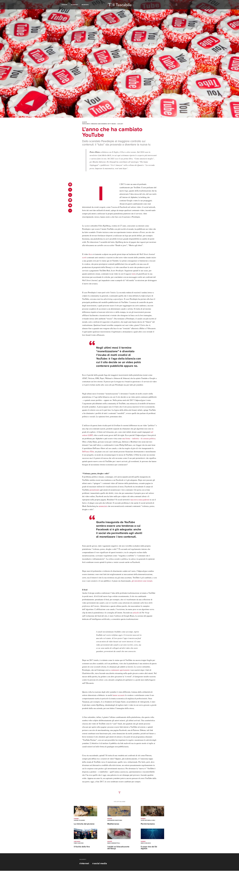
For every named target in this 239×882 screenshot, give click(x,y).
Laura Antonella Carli (148, 820)
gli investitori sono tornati (142, 581)
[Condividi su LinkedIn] (70, 200)
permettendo (94, 490)
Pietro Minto (86, 123)
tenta (134, 273)
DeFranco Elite (88, 451)
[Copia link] (70, 211)
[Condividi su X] (70, 190)
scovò (84, 257)
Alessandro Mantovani (114, 820)
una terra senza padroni (140, 499)
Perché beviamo (148, 824)
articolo (136, 612)
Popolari (64, 4)
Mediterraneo (113, 824)
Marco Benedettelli (113, 843)
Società (84, 122)
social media (100, 863)
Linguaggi (77, 841)
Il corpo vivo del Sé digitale (149, 848)
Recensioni (85, 4)
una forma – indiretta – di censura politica (138, 438)
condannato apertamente (120, 670)
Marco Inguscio (146, 843)
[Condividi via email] (70, 205)
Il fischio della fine (82, 847)
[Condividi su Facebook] (70, 184)
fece (90, 254)
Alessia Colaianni (79, 820)
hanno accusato (119, 695)
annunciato (103, 506)
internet (85, 863)
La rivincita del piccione (84, 824)
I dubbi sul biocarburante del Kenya (118, 848)
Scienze (76, 818)
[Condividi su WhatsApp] (70, 195)
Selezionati (74, 4)
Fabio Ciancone (78, 843)
